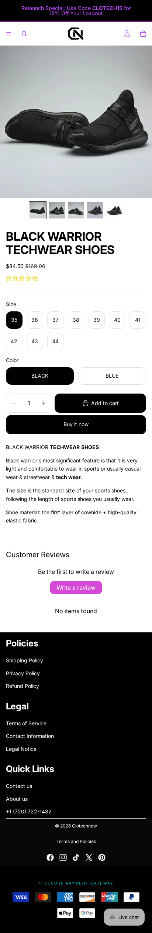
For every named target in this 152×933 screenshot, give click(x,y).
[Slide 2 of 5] (57, 210)
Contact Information (30, 736)
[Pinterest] (101, 857)
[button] (22, 278)
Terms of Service (26, 723)
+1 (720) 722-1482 (29, 811)
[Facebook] (50, 857)
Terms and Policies (76, 841)
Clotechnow (84, 826)
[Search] (24, 34)
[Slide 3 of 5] (76, 210)
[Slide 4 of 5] (95, 210)
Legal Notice (21, 748)
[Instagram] (63, 857)
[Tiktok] (76, 857)
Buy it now (76, 424)
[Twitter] (88, 857)
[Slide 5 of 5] (114, 210)
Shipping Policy (24, 660)
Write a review (76, 587)
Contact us (19, 786)
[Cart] (143, 34)
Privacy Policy (23, 673)
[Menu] (8, 33)
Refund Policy (22, 686)
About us (17, 799)
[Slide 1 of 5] (38, 210)
